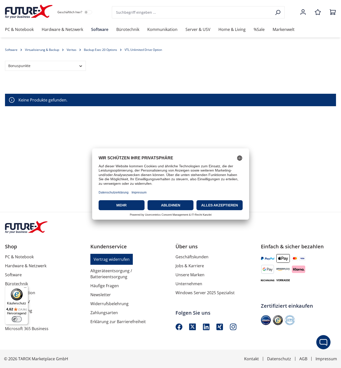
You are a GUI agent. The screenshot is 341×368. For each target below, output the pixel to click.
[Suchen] (278, 12)
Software (13, 274)
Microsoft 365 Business (26, 328)
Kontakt (251, 359)
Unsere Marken (189, 274)
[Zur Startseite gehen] (28, 11)
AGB (303, 359)
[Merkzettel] (318, 12)
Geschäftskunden (191, 257)
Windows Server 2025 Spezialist (205, 292)
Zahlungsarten (104, 312)
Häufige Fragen (104, 285)
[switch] (17, 319)
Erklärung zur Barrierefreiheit (118, 321)
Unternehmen (188, 283)
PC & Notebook (19, 257)
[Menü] (25, 289)
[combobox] (192, 12)
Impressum (326, 359)
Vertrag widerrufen (112, 259)
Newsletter (100, 294)
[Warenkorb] (331, 12)
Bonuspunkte (19, 65)
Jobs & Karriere (189, 266)
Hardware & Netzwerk (25, 266)
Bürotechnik (16, 283)
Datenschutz (279, 359)
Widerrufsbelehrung (109, 303)
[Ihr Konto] (303, 12)
